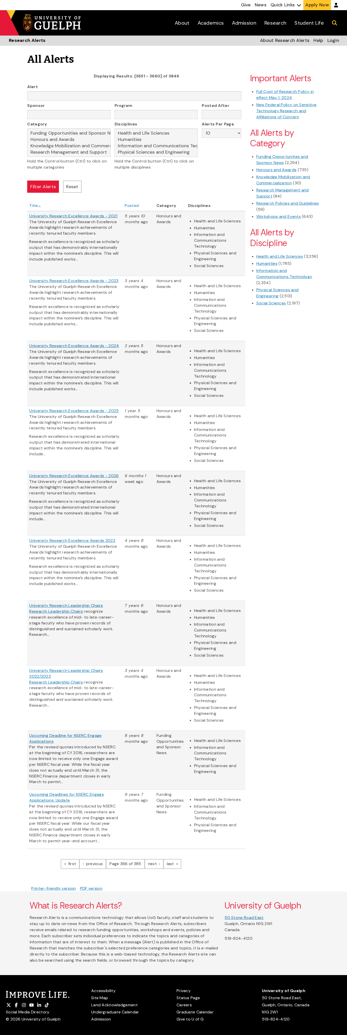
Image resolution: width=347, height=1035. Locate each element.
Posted (132, 205)
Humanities (266, 263)
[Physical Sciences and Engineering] (156, 152)
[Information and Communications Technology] (156, 146)
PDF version (91, 888)
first (73, 863)
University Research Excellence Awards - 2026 (74, 475)
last (174, 863)
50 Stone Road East (244, 917)
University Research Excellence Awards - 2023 (73, 280)
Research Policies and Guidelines (287, 203)
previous (95, 863)
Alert (32, 86)
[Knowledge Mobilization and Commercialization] (69, 146)
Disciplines (126, 124)
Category (37, 124)
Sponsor (36, 105)
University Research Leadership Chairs (66, 605)
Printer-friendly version (53, 888)
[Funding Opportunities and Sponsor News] (69, 133)
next (156, 863)
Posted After (215, 105)
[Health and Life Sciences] (156, 133)
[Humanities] (156, 139)
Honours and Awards (276, 169)
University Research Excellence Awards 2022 (72, 540)
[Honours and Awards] (69, 139)
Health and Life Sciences (279, 256)
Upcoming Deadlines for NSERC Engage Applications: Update (66, 797)
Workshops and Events (278, 216)
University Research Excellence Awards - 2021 (73, 216)
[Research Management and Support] (69, 152)
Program (123, 105)
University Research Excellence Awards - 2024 (74, 345)
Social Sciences (271, 303)
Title (33, 205)
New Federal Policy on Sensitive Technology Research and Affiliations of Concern (286, 111)
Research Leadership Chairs (56, 611)
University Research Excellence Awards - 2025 (74, 410)
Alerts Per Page (218, 124)
